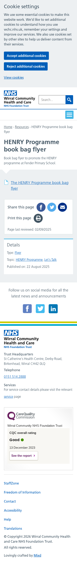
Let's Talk (50, 260)
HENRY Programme (29, 260)
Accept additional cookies (26, 56)
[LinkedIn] (53, 308)
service (8, 396)
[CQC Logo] (21, 419)
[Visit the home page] (19, 98)
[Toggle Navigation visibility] (69, 115)
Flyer (18, 253)
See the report (21, 455)
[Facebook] (27, 308)
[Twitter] (40, 308)
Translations (13, 528)
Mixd (37, 555)
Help (7, 519)
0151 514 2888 (15, 377)
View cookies (14, 77)
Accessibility (13, 510)
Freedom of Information (22, 492)
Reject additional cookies (26, 66)
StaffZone (11, 483)
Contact (10, 501)
